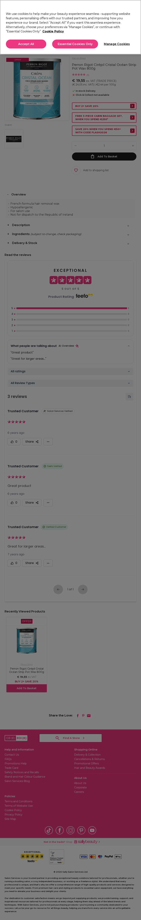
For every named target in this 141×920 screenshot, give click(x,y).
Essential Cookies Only (75, 44)
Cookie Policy (53, 31)
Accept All (26, 44)
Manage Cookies (116, 44)
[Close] (135, 6)
